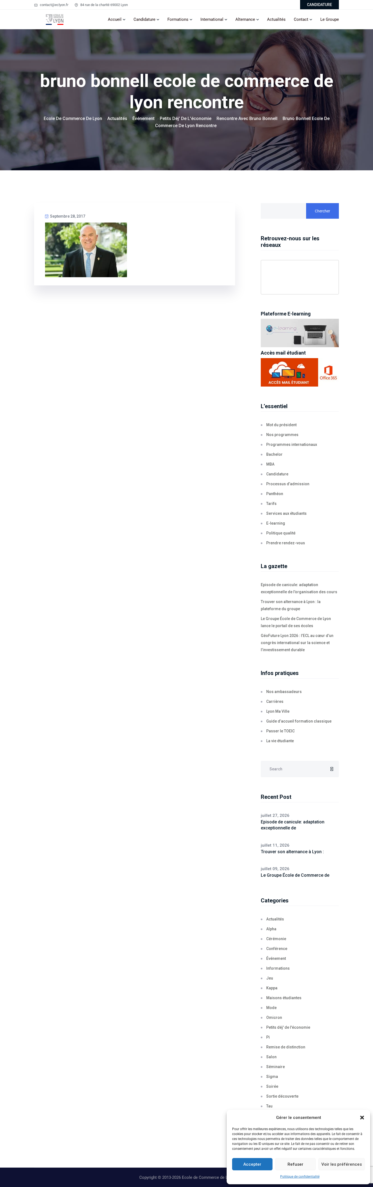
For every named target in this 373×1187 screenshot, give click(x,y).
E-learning (275, 523)
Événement (276, 958)
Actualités (276, 19)
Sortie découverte (282, 1096)
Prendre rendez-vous (285, 543)
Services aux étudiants (286, 513)
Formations (177, 19)
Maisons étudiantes (283, 998)
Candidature (144, 19)
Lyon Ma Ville (277, 711)
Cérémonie (276, 939)
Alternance (245, 19)
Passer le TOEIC (280, 731)
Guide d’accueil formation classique (298, 721)
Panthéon (274, 494)
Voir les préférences (341, 1164)
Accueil (115, 19)
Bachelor (274, 454)
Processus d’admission (287, 484)
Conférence (276, 948)
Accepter (252, 1164)
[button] (362, 1117)
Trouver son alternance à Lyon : (292, 851)
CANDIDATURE (319, 4)
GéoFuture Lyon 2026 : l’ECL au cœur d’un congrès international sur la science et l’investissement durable (297, 642)
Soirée (272, 1086)
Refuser (295, 1164)
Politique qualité (280, 533)
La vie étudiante (280, 741)
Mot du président (281, 425)
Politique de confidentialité (299, 1177)
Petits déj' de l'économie (288, 1027)
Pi (268, 1037)
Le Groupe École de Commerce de (295, 875)
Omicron (274, 1017)
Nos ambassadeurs (284, 691)
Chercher (322, 211)
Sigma (272, 1076)
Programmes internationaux (291, 444)
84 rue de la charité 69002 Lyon (103, 5)
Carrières (274, 701)
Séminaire (275, 1067)
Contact (301, 19)
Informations (278, 968)
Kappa (271, 988)
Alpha (271, 929)
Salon (271, 1057)
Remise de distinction (285, 1047)
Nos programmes (282, 434)
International (211, 19)
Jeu (269, 978)
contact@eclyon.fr (53, 5)
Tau (269, 1106)
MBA (270, 464)
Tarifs (271, 503)
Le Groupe (329, 19)
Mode (271, 1007)
